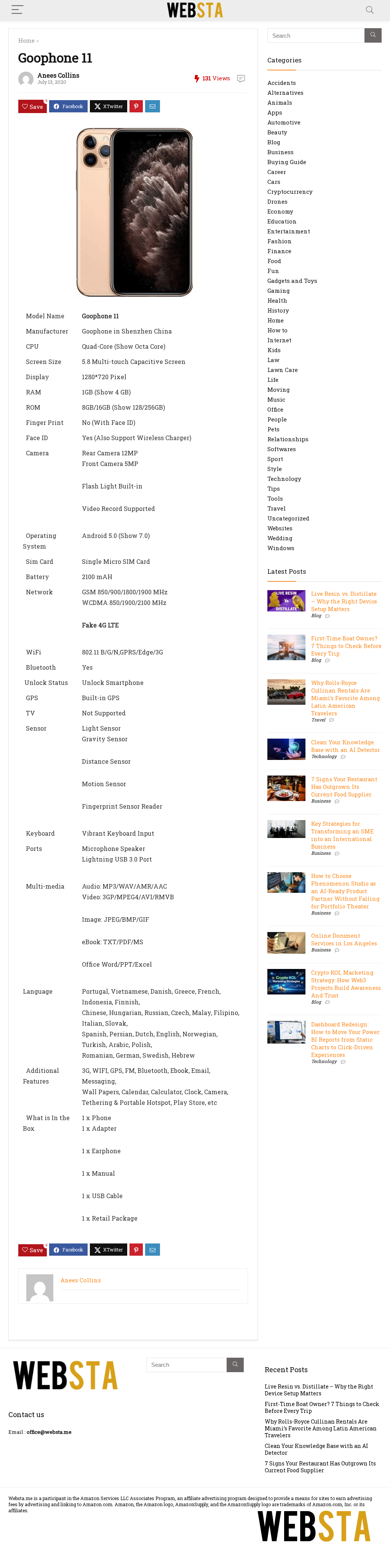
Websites (279, 528)
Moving (278, 389)
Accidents (281, 82)
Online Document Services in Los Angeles (344, 939)
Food (274, 261)
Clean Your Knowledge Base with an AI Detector (345, 746)
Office (275, 409)
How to (277, 330)
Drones (277, 201)
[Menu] (17, 10)
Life (272, 379)
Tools (275, 498)
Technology (284, 478)
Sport (275, 459)
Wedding (279, 538)
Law (273, 360)
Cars (273, 181)
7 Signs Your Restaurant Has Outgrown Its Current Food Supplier (344, 787)
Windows (280, 548)
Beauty (277, 132)
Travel (276, 508)
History (278, 310)
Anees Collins (58, 75)
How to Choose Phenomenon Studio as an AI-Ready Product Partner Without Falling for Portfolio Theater (345, 891)
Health (277, 300)
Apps (274, 112)
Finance (279, 251)
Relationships (287, 439)
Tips (273, 488)
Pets (273, 429)
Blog (273, 142)
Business (280, 152)
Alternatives (285, 92)
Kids (274, 350)
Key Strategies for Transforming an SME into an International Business (342, 835)
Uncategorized (288, 518)
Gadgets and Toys (292, 280)
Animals (279, 102)
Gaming (278, 290)
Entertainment (288, 231)
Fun (273, 271)
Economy (280, 211)
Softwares (281, 449)
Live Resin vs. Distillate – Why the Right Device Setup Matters (344, 601)
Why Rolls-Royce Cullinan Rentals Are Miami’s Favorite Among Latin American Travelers (345, 698)
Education (282, 221)
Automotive (283, 122)
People (277, 419)
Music (276, 399)
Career (276, 172)
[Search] (370, 10)
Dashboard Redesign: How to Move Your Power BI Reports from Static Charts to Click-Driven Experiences (345, 1039)
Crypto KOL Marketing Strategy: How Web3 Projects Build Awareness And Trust (346, 984)
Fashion (279, 241)
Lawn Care (282, 369)
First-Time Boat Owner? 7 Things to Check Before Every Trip (346, 646)
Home (26, 40)
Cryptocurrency (290, 191)
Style (274, 468)
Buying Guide (286, 162)
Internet (279, 340)
